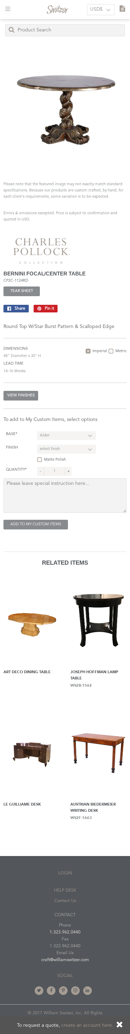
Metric (121, 351)
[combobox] (65, 30)
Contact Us (65, 901)
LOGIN (65, 873)
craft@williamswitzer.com (65, 960)
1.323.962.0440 (65, 932)
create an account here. (87, 1025)
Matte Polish (55, 460)
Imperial (100, 351)
